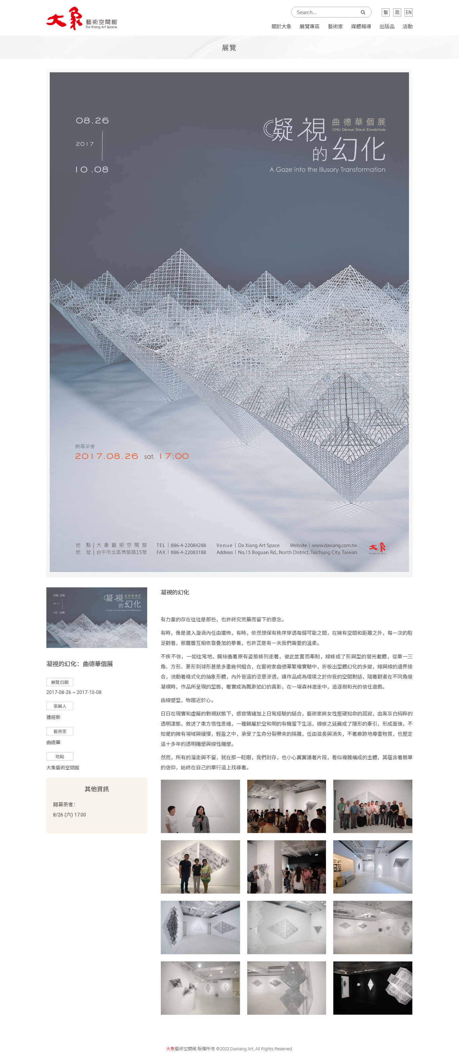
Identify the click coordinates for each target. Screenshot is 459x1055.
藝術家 (335, 27)
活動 (408, 27)
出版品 (386, 27)
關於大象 (282, 27)
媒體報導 (361, 27)
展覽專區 (310, 27)
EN (409, 12)
